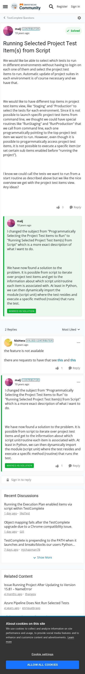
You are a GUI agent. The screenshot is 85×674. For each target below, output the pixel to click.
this (60, 360)
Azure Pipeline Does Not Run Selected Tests (36, 603)
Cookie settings (43, 654)
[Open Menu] (79, 18)
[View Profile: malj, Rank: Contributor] (8, 31)
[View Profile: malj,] (11, 223)
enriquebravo (31, 608)
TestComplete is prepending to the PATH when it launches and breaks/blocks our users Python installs (40, 542)
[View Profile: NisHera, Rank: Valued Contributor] (8, 343)
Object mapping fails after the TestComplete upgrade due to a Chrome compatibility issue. (38, 524)
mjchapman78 (30, 550)
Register (62, 6)
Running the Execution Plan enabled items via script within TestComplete (38, 506)
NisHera (19, 340)
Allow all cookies (42, 664)
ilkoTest (25, 513)
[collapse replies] (42, 337)
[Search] (51, 6)
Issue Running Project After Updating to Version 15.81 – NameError (40, 587)
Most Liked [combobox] (71, 330)
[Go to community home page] (26, 6)
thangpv (30, 594)
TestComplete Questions (20, 17)
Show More (44, 557)
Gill (22, 531)
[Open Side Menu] (5, 7)
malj (18, 29)
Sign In (75, 6)
